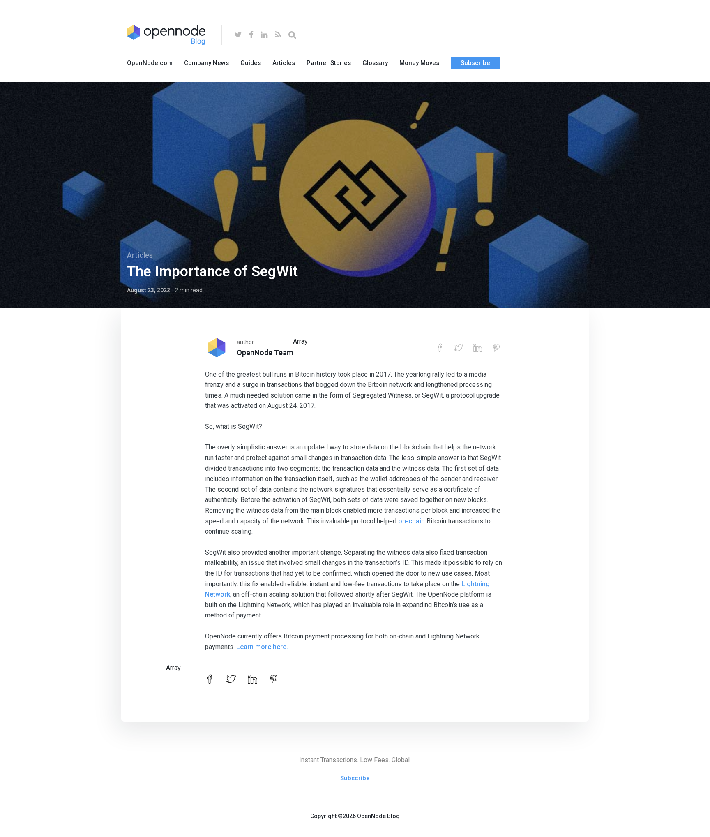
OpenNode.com (150, 63)
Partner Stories (329, 63)
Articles (283, 63)
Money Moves (419, 63)
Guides (250, 63)
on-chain (411, 521)
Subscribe (475, 63)
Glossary (375, 63)
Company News (206, 63)
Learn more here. (262, 647)
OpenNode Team (265, 352)
